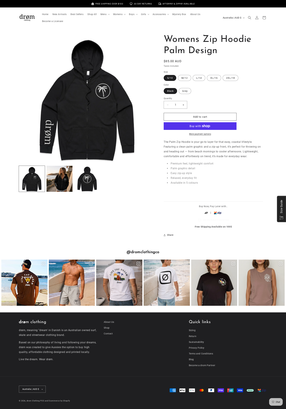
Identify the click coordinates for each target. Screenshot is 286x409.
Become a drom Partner (202, 365)
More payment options (200, 134)
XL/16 (214, 78)
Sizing (192, 330)
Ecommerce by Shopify (59, 401)
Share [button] (170, 235)
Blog (191, 359)
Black (170, 91)
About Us (109, 322)
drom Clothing (33, 401)
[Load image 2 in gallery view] (59, 179)
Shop (106, 327)
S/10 (170, 78)
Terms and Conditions (201, 353)
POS (42, 401)
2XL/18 (230, 78)
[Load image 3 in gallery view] (87, 179)
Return (192, 336)
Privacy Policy (196, 347)
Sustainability (196, 342)
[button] (104, 14)
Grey (185, 91)
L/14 (199, 78)
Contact (108, 333)
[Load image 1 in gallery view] (32, 179)
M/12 (184, 78)
